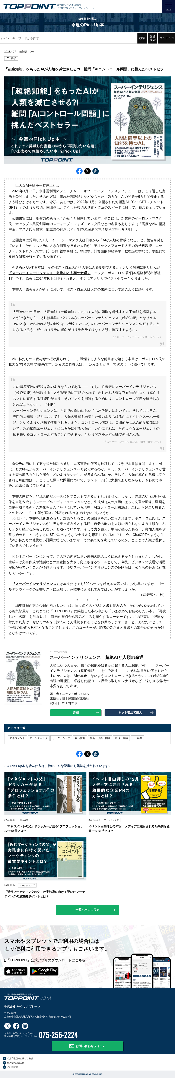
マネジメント (17, 738)
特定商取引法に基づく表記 (20, 1058)
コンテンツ (166, 38)
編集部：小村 (27, 51)
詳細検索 (153, 38)
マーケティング (39, 738)
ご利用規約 (12, 1067)
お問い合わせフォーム (91, 1046)
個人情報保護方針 (15, 1063)
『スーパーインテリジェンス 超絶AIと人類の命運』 (49, 273)
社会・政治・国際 (100, 738)
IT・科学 (11, 58)
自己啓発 (80, 738)
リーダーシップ (61, 738)
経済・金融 (121, 738)
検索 (142, 38)
